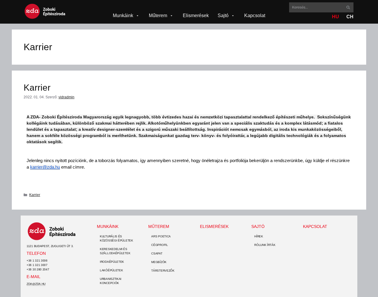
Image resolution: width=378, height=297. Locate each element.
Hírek (258, 236)
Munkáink (107, 226)
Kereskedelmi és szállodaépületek (115, 251)
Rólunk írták (264, 245)
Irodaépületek (112, 261)
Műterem (158, 226)
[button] (126, 16)
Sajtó (258, 226)
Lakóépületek (111, 270)
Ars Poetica (161, 236)
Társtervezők (162, 270)
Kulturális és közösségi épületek (116, 238)
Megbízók (159, 262)
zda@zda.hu (36, 283)
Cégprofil (159, 245)
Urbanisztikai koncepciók (110, 281)
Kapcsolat (315, 226)
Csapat (156, 253)
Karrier (37, 87)
